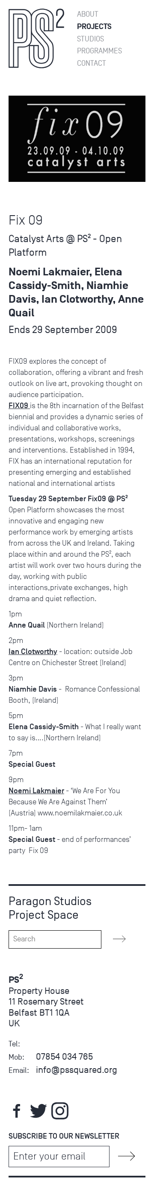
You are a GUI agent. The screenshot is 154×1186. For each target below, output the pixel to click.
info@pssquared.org (76, 1069)
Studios (90, 39)
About (87, 14)
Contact (91, 63)
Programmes (99, 51)
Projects (94, 26)
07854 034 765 (64, 1056)
